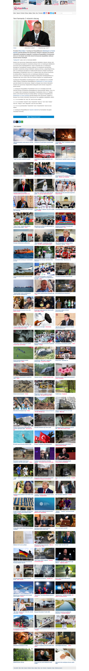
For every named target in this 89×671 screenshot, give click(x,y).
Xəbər (14, 13)
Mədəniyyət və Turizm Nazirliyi (44, 81)
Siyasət (18, 13)
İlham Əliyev (22, 51)
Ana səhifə (16, 668)
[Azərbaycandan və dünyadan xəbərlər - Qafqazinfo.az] (21, 8)
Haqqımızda (49, 668)
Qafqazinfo (16, 60)
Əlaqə (53, 668)
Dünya (26, 13)
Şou (37, 13)
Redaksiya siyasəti (58, 668)
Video (20, 668)
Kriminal (22, 13)
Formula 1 (41, 13)
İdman (34, 13)
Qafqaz (30, 13)
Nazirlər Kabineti (34, 109)
